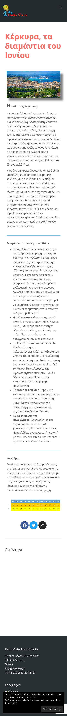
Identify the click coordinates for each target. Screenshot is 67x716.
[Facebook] (24, 525)
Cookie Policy (11, 703)
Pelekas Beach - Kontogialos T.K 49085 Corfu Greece (22, 660)
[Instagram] (42, 525)
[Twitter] (33, 525)
